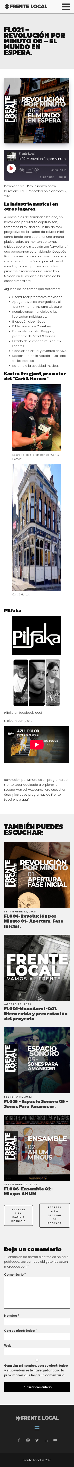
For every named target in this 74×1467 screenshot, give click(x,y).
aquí (38, 712)
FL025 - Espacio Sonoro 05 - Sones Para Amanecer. (36, 1104)
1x (29, 170)
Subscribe (47, 177)
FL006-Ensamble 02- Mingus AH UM (28, 1191)
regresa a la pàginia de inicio (18, 1215)
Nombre (11, 1315)
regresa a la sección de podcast (54, 1215)
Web (7, 1345)
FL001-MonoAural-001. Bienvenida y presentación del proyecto (35, 1013)
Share (62, 177)
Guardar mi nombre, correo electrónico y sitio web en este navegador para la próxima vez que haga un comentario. (36, 1370)
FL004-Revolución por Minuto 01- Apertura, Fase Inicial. (33, 921)
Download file (14, 186)
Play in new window (41, 186)
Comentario (15, 1274)
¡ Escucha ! (37, 875)
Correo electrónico (20, 1331)
